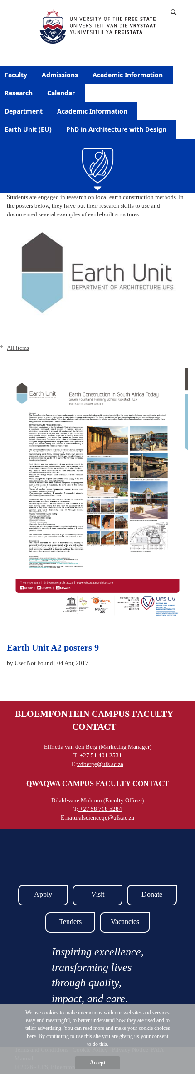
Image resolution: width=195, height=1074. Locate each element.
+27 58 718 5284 (100, 809)
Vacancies (125, 921)
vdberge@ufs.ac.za (100, 764)
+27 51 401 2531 (100, 755)
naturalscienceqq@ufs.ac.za (100, 817)
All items (18, 347)
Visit (97, 894)
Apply (43, 894)
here (31, 1036)
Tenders (70, 921)
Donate (151, 894)
